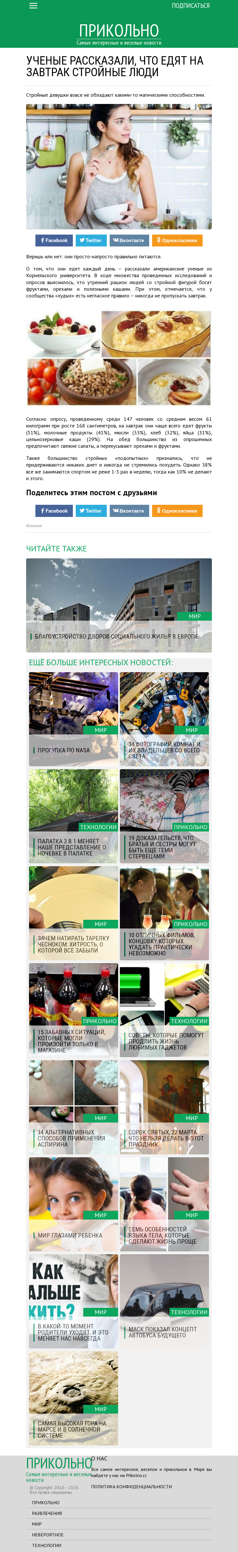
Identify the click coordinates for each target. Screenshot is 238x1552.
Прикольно (45, 1502)
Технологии (46, 1545)
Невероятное (48, 1534)
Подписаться (191, 5)
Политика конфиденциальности (131, 1486)
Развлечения (47, 1513)
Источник (34, 525)
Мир (37, 1524)
